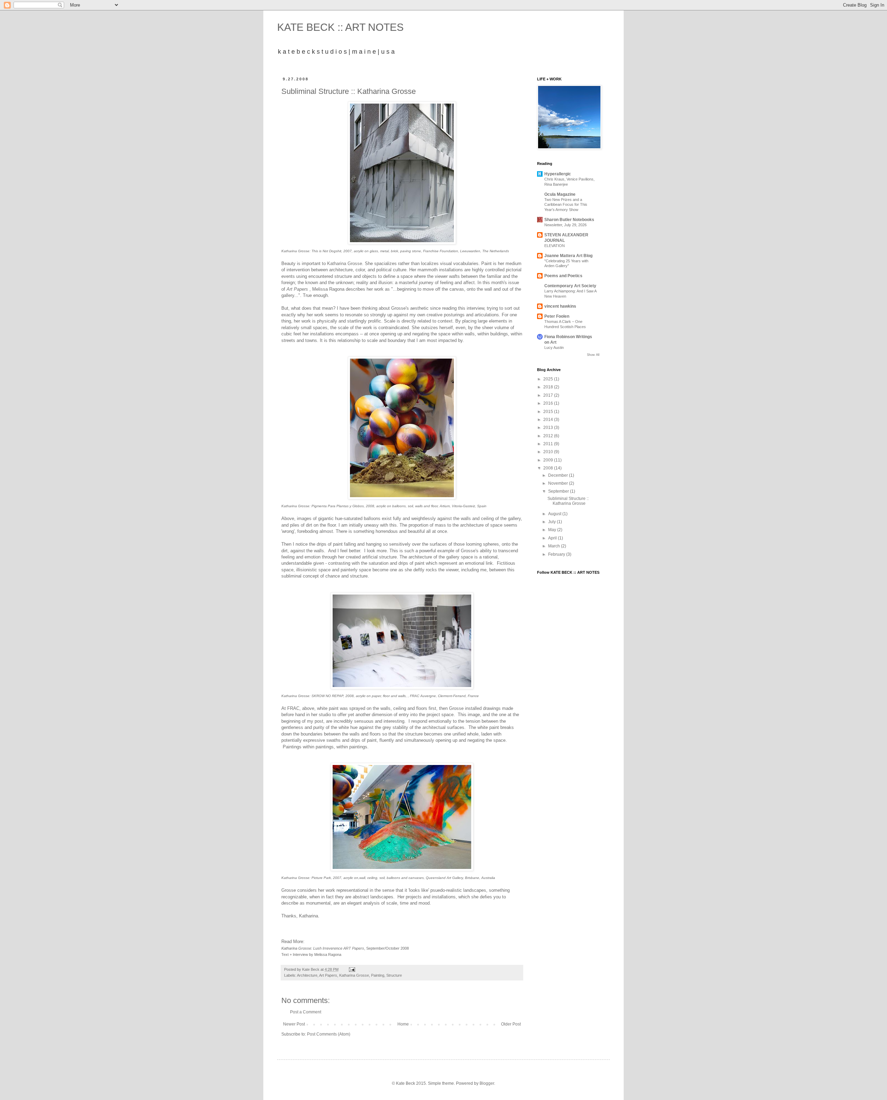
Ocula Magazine (560, 194)
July (552, 521)
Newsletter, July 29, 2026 (565, 225)
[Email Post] (351, 969)
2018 (548, 387)
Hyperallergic (557, 173)
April (553, 538)
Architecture (307, 975)
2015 (548, 411)
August (555, 513)
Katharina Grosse (344, 263)
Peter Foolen (556, 316)
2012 (548, 435)
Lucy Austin (554, 347)
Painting (377, 975)
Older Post (511, 1024)
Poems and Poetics (563, 275)
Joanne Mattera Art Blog (568, 255)
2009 (548, 460)
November (558, 483)
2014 (548, 419)
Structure (394, 975)
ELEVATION (554, 246)
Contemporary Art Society (570, 285)
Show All (593, 355)
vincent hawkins (560, 306)
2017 (548, 395)
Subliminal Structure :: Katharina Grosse (568, 501)
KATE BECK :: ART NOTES (340, 27)
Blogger (487, 1083)
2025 (548, 379)
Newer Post (294, 1024)
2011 (548, 443)
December (558, 475)
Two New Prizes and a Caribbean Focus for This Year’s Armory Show (565, 204)
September (559, 491)
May (552, 529)
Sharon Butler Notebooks (569, 219)
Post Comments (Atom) (328, 1034)
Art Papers (328, 975)
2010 (548, 451)
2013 (548, 427)
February (557, 554)
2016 (548, 403)
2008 (548, 468)
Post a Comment (305, 1012)
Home (403, 1024)
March (554, 546)
